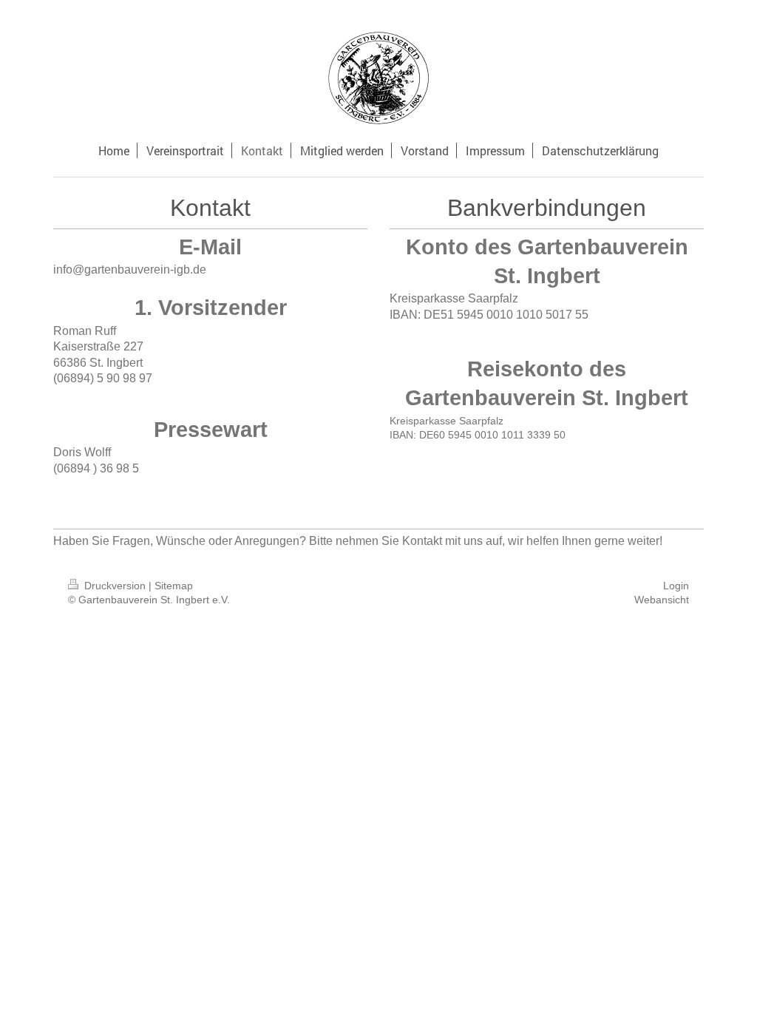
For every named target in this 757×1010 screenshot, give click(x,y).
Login (676, 586)
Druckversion (115, 586)
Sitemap (174, 586)
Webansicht (661, 600)
